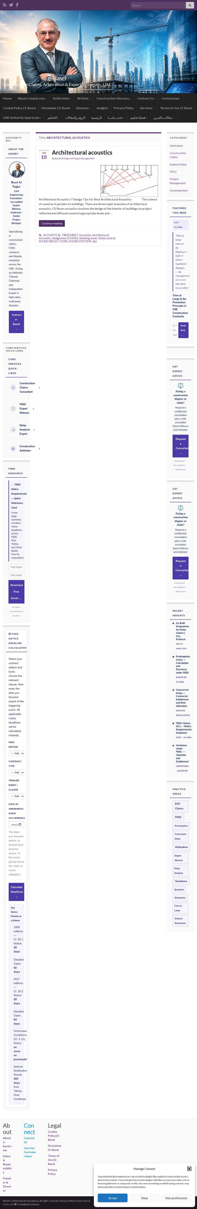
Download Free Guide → (16, 592)
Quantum (179, 889)
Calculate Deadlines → (17, 892)
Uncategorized (179, 190)
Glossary (82, 108)
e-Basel (57, 78)
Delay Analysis (178, 870)
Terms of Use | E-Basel (176, 108)
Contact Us (145, 98)
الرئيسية (96, 117)
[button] (189, 1169)
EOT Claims (179, 806)
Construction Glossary (113, 98)
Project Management (83, 158)
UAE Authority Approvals (21, 117)
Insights (102, 108)
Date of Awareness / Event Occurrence (16, 811)
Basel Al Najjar (62, 158)
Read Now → (183, 330)
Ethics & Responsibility (7, 1164)
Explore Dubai (178, 164)
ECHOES (73, 238)
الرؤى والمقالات (75, 117)
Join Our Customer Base (30, 1152)
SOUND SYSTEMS (80, 241)
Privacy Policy (124, 108)
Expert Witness (179, 858)
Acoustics (85, 235)
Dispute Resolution (180, 920)
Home (7, 98)
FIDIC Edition (13, 744)
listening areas (88, 238)
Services (146, 108)
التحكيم (53, 117)
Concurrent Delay (180, 836)
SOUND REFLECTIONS (53, 241)
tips (94, 241)
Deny (144, 1198)
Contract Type (15, 763)
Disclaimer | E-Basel (56, 108)
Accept (112, 1198)
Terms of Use (83, 1200)
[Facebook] (17, 4)
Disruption (180, 898)
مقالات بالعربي (163, 117)
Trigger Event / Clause (14, 785)
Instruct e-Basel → (17, 322)
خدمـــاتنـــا (115, 117)
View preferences (176, 1198)
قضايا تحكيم (138, 117)
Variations (181, 881)
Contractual (170, 98)
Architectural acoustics (82, 152)
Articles (83, 98)
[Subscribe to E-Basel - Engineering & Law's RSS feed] (5, 4)
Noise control (106, 238)
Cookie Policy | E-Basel (19, 108)
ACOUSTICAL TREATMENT (60, 235)
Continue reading (51, 223)
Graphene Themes (29, 1204)
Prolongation (181, 826)
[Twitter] (11, 4)
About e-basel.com (31, 98)
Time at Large (178, 908)
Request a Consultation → (182, 446)
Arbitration (61, 98)
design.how (59, 238)
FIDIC (173, 171)
